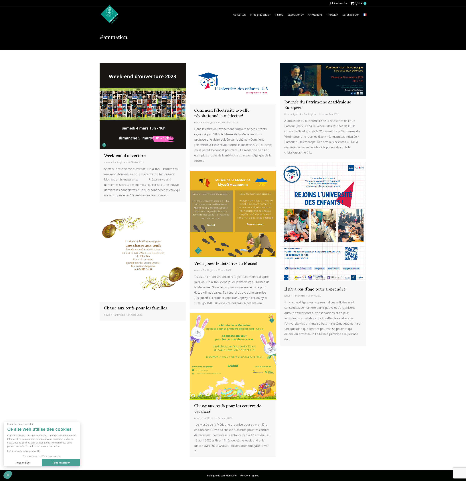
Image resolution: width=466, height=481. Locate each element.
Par (119, 162)
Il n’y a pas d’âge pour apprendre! (315, 289)
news (107, 162)
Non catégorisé (292, 114)
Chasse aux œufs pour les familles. (136, 308)
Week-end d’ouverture (125, 156)
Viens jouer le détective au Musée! (225, 263)
